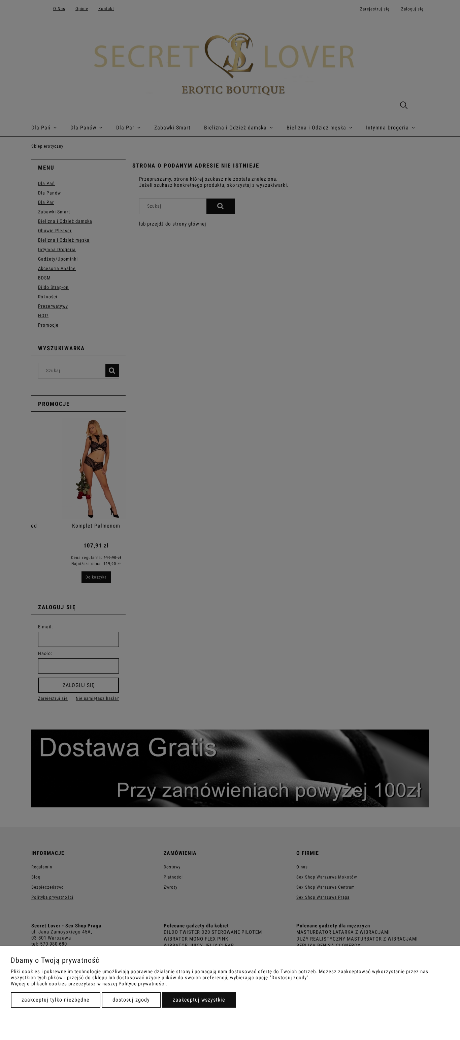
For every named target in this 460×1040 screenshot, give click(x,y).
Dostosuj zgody (131, 1000)
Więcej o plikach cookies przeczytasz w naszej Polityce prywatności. (89, 984)
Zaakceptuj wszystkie (199, 1000)
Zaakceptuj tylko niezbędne (56, 1000)
